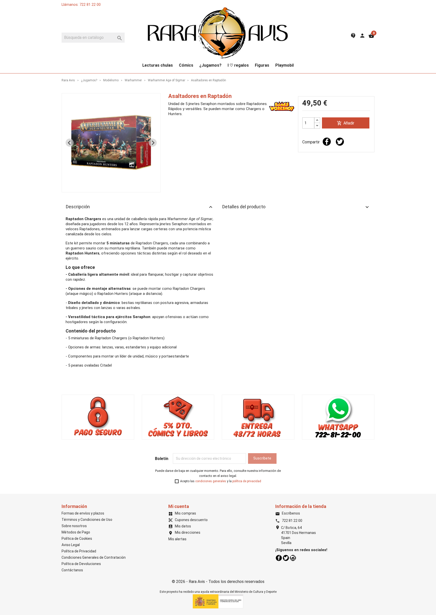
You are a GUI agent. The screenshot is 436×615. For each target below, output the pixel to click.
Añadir (345, 123)
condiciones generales (210, 481)
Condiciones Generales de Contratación (94, 557)
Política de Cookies (77, 538)
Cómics (186, 65)
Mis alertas (177, 539)
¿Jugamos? (210, 65)
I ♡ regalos (238, 65)
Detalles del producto (296, 207)
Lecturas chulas (157, 65)
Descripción (140, 207)
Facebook (279, 558)
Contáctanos (72, 570)
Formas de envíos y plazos (83, 513)
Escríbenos (287, 513)
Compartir (327, 142)
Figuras (262, 65)
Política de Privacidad (79, 551)
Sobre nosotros (74, 526)
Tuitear (340, 142)
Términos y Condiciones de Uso (87, 520)
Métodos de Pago (76, 532)
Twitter (286, 558)
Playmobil (284, 65)
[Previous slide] (70, 143)
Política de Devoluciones (81, 564)
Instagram (293, 558)
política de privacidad (246, 481)
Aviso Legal (71, 545)
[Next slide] (153, 143)
